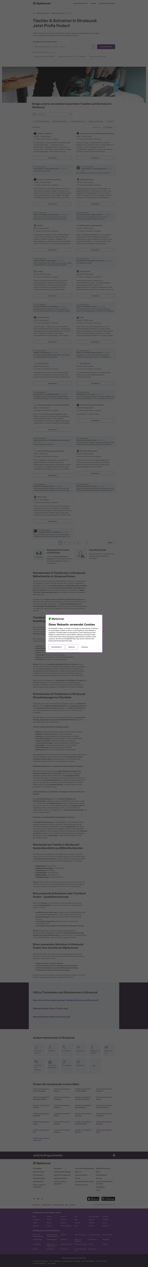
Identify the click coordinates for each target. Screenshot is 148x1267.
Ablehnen (71, 647)
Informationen (70, 637)
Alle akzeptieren (56, 647)
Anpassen (84, 647)
